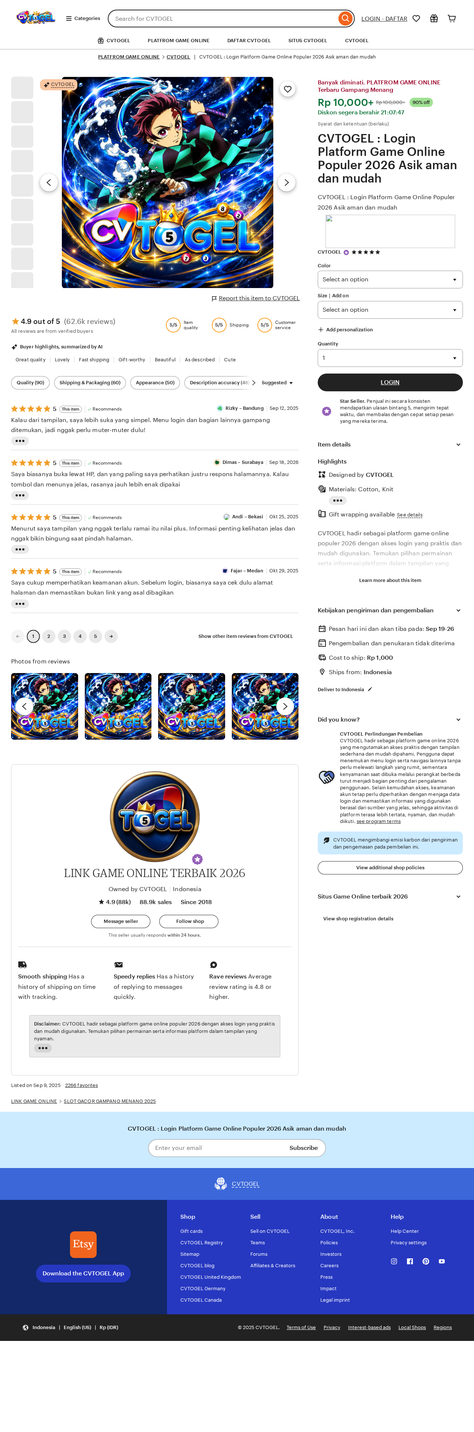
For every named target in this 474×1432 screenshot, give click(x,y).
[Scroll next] (253, 382)
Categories (87, 18)
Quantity (328, 344)
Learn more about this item (390, 580)
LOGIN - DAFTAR (384, 18)
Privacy (332, 1327)
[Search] (346, 18)
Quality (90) (30, 382)
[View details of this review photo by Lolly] (44, 706)
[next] (285, 706)
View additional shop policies (390, 867)
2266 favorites (81, 1085)
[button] (197, 859)
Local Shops (412, 1327)
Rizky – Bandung (245, 408)
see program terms (379, 821)
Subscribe (304, 1147)
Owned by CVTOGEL (138, 889)
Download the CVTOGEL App (83, 1273)
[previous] (24, 706)
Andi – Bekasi (247, 516)
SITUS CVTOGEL (307, 40)
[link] (17, 636)
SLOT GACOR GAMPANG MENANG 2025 (110, 1101)
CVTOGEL (357, 40)
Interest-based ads (369, 1327)
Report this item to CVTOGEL (259, 298)
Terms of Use (301, 1327)
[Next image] (287, 182)
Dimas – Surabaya (243, 462)
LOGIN (390, 382)
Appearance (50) (155, 382)
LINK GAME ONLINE (34, 1101)
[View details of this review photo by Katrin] (265, 706)
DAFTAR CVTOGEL (249, 40)
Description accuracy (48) (220, 382)
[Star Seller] (346, 252)
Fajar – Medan (247, 570)
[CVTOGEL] (35, 29)
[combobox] (222, 18)
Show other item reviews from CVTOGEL (245, 636)
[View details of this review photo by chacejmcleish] (118, 706)
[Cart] (452, 18)
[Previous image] (49, 182)
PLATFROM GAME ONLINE (179, 40)
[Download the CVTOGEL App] (83, 1244)
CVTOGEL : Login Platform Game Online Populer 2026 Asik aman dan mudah (386, 202)
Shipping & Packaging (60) (90, 382)
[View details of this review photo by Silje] (191, 706)
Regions (443, 1327)
